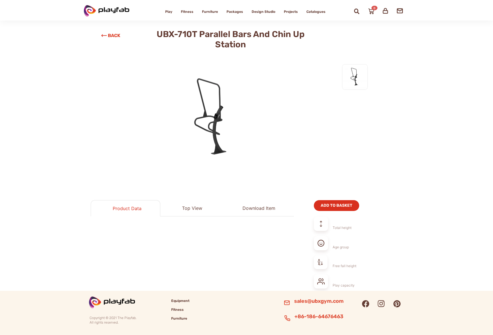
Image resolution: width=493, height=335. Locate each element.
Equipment (180, 301)
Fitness (187, 12)
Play (168, 12)
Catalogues (316, 12)
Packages (235, 12)
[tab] (125, 208)
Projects (291, 12)
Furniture (210, 12)
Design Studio (263, 12)
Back (114, 35)
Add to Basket (336, 205)
